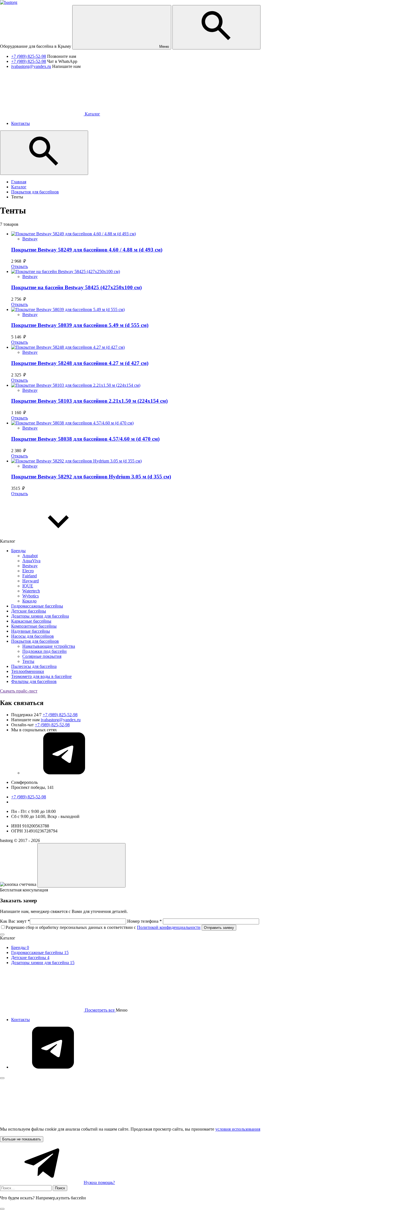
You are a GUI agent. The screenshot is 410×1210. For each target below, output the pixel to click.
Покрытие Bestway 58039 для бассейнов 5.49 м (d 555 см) (79, 325)
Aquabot (30, 555)
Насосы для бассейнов (32, 636)
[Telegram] (64, 772)
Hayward (30, 580)
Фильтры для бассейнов (34, 681)
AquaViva (31, 560)
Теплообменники (27, 671)
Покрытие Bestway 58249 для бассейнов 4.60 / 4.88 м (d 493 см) (86, 250)
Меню (163, 46)
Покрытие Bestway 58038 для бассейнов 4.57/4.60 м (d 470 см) (85, 439)
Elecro (28, 570)
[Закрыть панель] (2, 1078)
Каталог (92, 113)
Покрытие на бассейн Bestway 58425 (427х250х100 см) (76, 287)
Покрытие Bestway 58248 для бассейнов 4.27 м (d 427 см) (79, 363)
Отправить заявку (219, 928)
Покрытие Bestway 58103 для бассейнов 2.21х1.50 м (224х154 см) (89, 401)
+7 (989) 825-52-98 (28, 56)
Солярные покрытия (41, 656)
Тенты (28, 661)
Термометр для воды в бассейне (41, 676)
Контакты (20, 1019)
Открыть (19, 266)
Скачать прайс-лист (18, 691)
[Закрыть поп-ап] (2, 934)
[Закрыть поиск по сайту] (2, 1209)
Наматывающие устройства (48, 646)
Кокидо (29, 601)
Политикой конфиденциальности (169, 927)
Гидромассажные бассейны (37, 606)
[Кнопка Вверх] (81, 865)
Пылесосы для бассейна (34, 666)
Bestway (30, 238)
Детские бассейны (28, 611)
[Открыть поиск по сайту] (216, 27)
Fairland (29, 575)
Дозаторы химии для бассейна (40, 616)
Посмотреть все (100, 1010)
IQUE (27, 585)
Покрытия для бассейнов (35, 641)
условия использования (237, 1129)
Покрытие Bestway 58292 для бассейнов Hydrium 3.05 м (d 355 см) (91, 477)
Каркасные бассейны (31, 621)
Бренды (18, 550)
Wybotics (30, 596)
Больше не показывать (21, 1139)
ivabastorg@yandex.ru (31, 66)
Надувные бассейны (30, 631)
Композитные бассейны (34, 626)
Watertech (31, 591)
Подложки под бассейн (44, 651)
